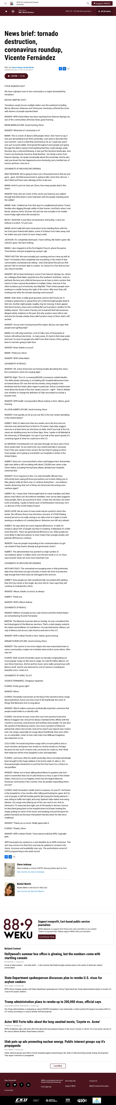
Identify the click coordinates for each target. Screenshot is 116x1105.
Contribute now (46, 936)
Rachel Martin (28, 67)
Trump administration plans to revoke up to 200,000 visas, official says (53, 1002)
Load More (58, 1066)
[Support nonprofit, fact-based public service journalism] (18, 929)
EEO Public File (70, 1081)
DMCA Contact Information (99, 1086)
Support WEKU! (103, 3)
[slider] (16, 11)
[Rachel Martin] (10, 889)
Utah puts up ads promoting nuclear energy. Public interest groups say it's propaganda (55, 1044)
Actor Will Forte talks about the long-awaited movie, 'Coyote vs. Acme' (52, 1022)
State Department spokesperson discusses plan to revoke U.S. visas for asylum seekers (53, 980)
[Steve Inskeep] (10, 870)
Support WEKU (70, 1086)
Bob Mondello (9, 962)
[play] (6, 11)
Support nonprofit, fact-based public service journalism (64, 923)
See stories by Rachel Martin (30, 891)
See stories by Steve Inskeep (30, 871)
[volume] (13, 11)
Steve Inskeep (17, 67)
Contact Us (93, 1081)
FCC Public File (46, 1087)
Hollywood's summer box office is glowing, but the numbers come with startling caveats (52, 956)
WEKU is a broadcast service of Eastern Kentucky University (52, 1081)
